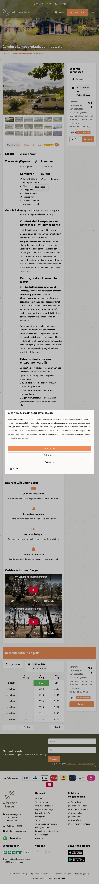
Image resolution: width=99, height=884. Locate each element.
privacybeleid (24, 438)
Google (82, 430)
